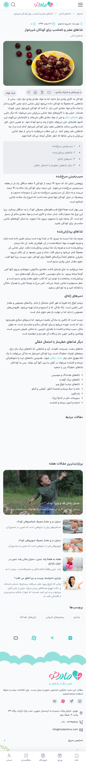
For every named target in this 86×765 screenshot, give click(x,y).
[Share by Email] (49, 92)
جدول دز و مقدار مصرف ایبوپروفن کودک (39, 540)
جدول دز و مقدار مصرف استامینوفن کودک (39, 522)
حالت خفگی (56, 358)
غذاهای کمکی (65, 14)
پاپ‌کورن (75, 393)
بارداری (76, 617)
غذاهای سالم (71, 117)
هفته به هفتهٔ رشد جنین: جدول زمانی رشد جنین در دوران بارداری (35, 561)
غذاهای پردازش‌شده (62, 153)
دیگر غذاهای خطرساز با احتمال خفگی (53, 165)
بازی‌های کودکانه (28, 617)
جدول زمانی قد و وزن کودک (63, 503)
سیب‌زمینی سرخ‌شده (62, 146)
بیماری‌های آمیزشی (54, 617)
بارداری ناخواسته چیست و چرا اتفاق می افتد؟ (37, 578)
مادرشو (80, 14)
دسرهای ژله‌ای (64, 159)
